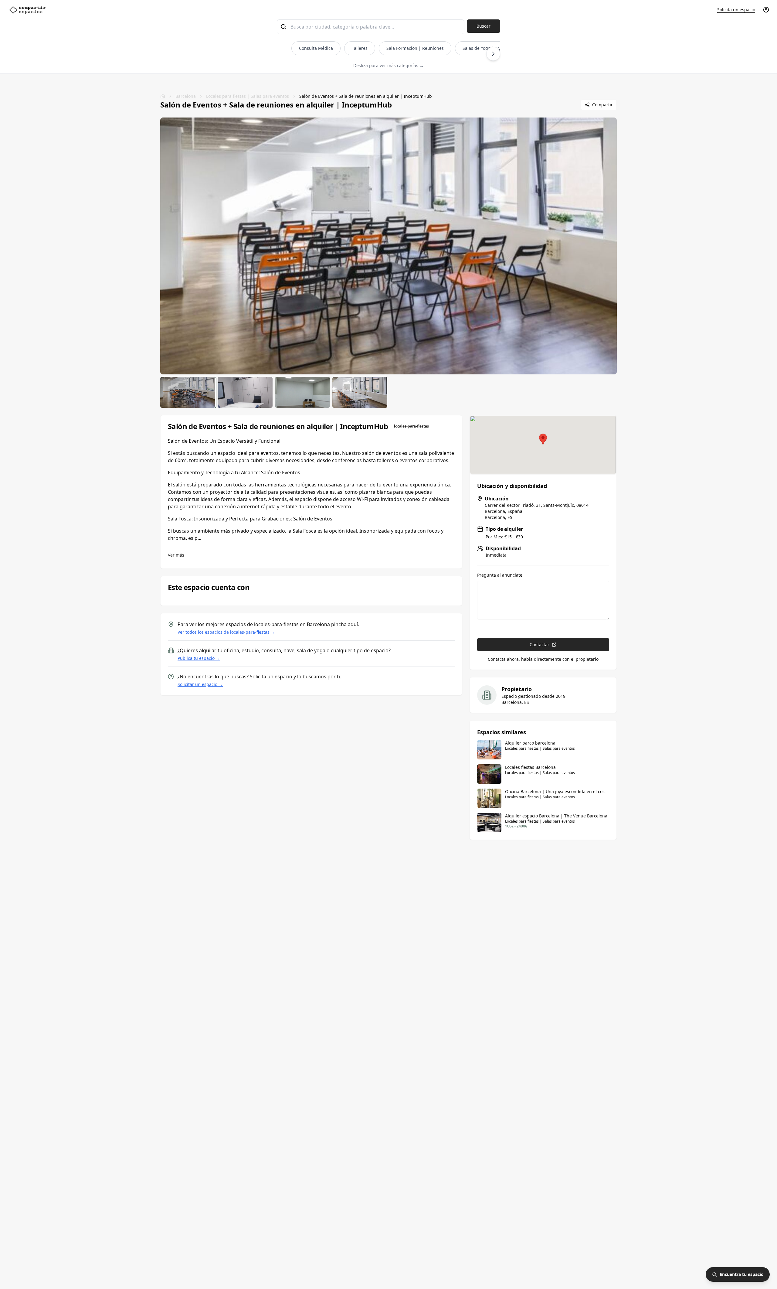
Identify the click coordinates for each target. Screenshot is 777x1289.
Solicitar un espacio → (200, 684)
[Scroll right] (493, 54)
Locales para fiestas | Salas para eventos (247, 96)
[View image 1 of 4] (187, 392)
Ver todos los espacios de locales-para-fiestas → (226, 632)
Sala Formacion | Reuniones (415, 48)
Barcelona (185, 96)
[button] (543, 439)
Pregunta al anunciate (499, 575)
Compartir (602, 104)
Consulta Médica (316, 48)
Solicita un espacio (736, 9)
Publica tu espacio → (199, 658)
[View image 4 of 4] (359, 392)
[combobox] (370, 26)
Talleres (360, 48)
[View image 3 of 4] (302, 392)
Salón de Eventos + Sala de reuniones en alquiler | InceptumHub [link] (365, 96)
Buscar (483, 26)
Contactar (539, 644)
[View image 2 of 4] (245, 392)
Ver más (176, 555)
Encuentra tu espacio (742, 1274)
